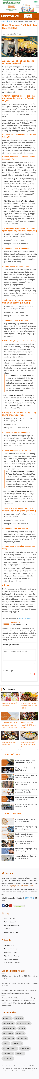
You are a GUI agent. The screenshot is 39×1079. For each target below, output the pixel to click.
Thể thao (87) (25, 1048)
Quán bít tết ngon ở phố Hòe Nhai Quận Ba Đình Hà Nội (29, 705)
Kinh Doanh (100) (8, 1038)
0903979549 (29, 898)
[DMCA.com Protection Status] (18, 906)
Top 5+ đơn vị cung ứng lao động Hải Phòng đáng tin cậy (26, 850)
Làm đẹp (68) (22, 1038)
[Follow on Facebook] (3, 905)
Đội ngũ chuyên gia (11, 949)
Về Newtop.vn (9, 945)
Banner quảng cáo (11, 932)
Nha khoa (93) (17, 1043)
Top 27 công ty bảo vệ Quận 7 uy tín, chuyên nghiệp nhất (26, 776)
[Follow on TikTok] (7, 905)
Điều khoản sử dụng (11, 956)
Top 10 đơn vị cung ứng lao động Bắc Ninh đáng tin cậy (26, 828)
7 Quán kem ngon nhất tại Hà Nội (9, 704)
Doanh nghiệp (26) (9, 1028)
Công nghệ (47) (8, 1023)
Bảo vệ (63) (18, 1018)
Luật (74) (6, 1043)
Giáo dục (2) (20, 1033)
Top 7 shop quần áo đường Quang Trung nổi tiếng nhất (24, 835)
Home (3, 21)
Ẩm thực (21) (7, 1018)
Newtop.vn (8, 16)
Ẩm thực (9, 21)
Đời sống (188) (8, 1033)
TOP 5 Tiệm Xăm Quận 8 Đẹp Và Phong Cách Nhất (26, 783)
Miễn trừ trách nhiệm (12, 963)
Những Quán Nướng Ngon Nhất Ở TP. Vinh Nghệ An (28, 725)
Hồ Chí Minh (28, 618)
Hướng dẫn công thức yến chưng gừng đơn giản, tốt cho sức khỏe (9, 725)
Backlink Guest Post (11, 925)
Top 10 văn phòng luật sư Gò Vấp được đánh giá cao (26, 798)
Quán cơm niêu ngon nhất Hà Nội (9, 743)
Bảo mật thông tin (10, 952)
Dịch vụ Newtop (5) (23, 1023)
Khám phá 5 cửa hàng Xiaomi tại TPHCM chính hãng (25, 857)
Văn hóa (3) (20, 1053)
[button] (36, 16)
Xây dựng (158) (8, 1058)
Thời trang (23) (8, 1053)
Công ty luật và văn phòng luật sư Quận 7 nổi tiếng (26, 769)
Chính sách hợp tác (11, 959)
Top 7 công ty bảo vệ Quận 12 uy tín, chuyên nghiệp (26, 805)
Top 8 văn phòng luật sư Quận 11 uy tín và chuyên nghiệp (26, 791)
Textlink (7, 929)
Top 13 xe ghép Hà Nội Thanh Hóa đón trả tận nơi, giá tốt (25, 762)
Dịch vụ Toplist (9, 918)
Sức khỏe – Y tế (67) (10, 1048)
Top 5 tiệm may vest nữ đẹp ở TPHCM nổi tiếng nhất (25, 820)
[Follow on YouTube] (10, 905)
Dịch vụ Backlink (10, 922)
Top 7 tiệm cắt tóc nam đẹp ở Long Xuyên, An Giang (24, 842)
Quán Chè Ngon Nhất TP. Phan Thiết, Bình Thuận (28, 744)
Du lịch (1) (21, 1028)
